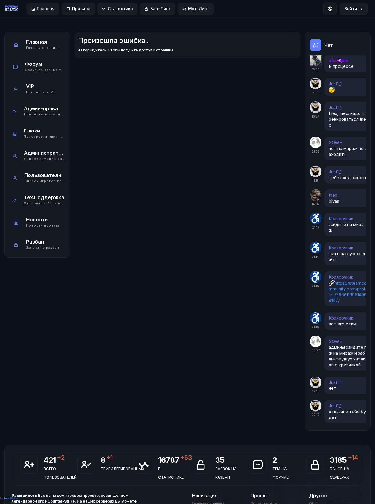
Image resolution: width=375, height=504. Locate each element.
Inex (333, 195)
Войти (350, 8)
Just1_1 (335, 83)
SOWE (335, 142)
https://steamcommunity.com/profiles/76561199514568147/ (348, 291)
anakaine (339, 60)
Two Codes (11, 498)
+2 (61, 457)
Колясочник (341, 218)
